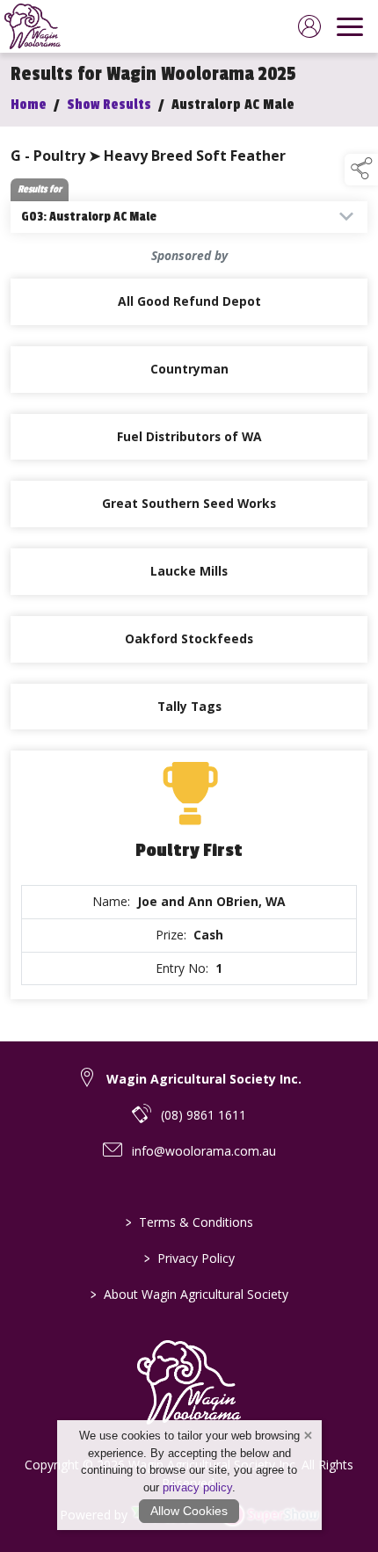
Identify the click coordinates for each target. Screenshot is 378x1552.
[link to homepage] (32, 26)
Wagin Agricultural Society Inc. (204, 1078)
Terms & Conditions (189, 1222)
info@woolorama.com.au (204, 1150)
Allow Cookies (189, 1511)
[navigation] (350, 26)
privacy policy (197, 1487)
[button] (361, 169)
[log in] (309, 26)
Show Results (109, 104)
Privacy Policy (189, 1258)
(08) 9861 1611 (203, 1114)
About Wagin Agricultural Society (189, 1294)
